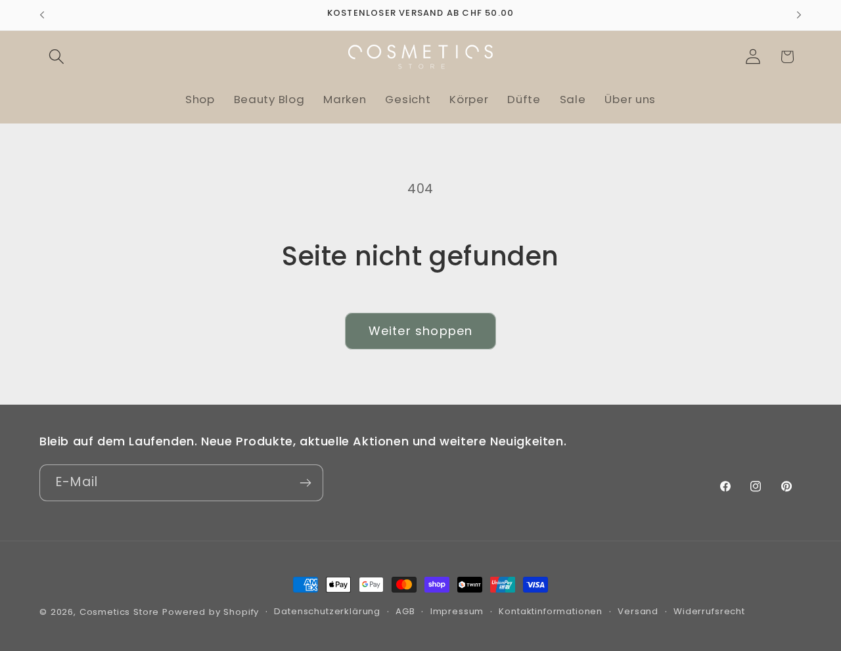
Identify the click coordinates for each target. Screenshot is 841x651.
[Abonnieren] (305, 482)
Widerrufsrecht (709, 611)
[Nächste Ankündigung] (798, 15)
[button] (56, 56)
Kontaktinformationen (550, 611)
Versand (638, 611)
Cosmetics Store (120, 612)
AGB (405, 611)
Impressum (457, 611)
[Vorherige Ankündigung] (42, 15)
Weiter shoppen (421, 331)
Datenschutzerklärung (327, 611)
